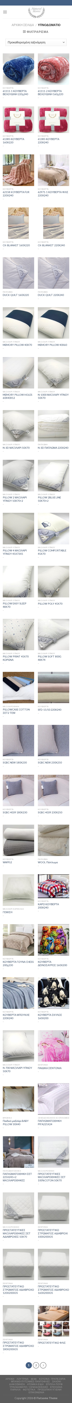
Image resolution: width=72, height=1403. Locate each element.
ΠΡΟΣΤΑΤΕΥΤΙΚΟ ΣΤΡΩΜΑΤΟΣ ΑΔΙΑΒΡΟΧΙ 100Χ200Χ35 (53, 1233)
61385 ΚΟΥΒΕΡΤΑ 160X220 (13, 141)
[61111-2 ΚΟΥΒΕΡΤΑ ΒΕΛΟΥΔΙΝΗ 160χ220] (53, 69)
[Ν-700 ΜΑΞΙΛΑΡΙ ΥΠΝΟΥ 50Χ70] (18, 1046)
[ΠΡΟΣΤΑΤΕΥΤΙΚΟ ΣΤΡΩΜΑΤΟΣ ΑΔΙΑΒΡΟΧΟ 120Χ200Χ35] (18, 1264)
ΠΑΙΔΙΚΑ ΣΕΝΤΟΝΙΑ (49, 1068)
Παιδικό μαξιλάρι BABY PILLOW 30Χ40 (16, 1122)
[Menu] (5, 11)
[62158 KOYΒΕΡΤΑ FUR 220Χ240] (18, 170)
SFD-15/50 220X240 (49, 709)
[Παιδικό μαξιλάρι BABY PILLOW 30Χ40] (18, 1099)
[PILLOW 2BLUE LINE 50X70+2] (53, 475)
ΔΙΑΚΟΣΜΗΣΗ (17, 1384)
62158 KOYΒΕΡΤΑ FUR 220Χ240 (16, 194)
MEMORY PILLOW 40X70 (17, 344)
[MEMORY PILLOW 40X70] (18, 323)
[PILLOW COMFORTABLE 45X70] (53, 528)
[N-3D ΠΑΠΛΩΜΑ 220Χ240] (53, 425)
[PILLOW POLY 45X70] (53, 581)
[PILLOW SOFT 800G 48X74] (53, 634)
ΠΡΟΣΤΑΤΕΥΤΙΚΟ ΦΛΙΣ (52, 1342)
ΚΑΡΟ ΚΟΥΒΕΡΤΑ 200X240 (48, 906)
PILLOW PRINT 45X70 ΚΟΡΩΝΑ (16, 658)
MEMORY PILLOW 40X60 (52, 344)
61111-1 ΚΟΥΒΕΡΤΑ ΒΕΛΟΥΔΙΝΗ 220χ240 (15, 93)
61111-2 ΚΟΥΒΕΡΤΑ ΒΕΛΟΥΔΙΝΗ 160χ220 (50, 93)
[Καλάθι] (66, 12)
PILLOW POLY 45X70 (50, 603)
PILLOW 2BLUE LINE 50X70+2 (49, 499)
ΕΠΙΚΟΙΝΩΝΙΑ (36, 1392)
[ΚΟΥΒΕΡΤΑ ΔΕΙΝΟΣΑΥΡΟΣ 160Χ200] (53, 940)
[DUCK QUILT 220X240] (53, 273)
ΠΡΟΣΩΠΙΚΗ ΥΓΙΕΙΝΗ (50, 1389)
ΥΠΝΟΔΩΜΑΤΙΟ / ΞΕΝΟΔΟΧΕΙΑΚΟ (29, 1387)
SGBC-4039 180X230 (15, 812)
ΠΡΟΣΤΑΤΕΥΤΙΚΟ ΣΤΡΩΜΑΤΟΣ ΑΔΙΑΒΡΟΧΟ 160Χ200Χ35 (53, 1289)
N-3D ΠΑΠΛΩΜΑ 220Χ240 (53, 447)
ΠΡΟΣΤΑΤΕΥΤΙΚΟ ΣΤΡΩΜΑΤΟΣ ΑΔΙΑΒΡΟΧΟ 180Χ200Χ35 (18, 1346)
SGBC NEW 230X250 (50, 762)
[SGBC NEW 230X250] (53, 740)
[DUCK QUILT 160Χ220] (18, 273)
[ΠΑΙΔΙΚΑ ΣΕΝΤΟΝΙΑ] (53, 1046)
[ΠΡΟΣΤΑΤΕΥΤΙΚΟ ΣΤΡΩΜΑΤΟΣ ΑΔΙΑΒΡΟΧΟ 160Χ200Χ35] (53, 1264)
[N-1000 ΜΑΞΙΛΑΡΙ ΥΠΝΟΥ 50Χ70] (53, 372)
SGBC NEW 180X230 (15, 762)
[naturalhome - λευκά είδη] (36, 12)
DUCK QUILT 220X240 (51, 295)
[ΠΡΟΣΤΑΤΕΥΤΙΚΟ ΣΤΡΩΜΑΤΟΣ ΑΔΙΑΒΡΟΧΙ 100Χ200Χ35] (53, 1208)
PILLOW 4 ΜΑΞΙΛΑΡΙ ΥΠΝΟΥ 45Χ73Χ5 (15, 552)
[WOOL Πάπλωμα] (53, 840)
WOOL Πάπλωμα (48, 862)
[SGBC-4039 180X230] (18, 790)
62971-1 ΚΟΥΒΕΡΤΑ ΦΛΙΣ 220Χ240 (53, 194)
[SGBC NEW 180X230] (18, 740)
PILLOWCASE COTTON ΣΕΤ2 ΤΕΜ (16, 711)
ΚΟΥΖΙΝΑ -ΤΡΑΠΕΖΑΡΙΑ (52, 1379)
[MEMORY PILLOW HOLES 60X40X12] (18, 372)
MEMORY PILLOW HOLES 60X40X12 (17, 396)
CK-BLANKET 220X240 (51, 245)
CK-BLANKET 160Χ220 (16, 245)
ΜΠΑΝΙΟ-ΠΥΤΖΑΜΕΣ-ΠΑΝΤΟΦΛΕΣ (30, 1381)
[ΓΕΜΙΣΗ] (18, 890)
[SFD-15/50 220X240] (53, 687)
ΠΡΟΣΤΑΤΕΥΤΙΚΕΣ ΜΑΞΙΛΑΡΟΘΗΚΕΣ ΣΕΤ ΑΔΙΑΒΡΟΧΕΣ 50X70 (16, 1233)
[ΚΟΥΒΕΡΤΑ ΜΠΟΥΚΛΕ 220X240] (18, 993)
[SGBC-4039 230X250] (53, 790)
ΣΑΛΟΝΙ (56, 1381)
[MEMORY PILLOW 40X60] (53, 323)
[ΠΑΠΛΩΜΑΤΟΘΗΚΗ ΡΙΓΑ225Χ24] (53, 1099)
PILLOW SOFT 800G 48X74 (49, 658)
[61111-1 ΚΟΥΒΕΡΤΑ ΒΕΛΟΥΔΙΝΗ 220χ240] (18, 69)
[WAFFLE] (18, 840)
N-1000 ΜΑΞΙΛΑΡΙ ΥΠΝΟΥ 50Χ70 (53, 396)
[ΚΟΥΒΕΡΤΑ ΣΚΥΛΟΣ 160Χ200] (53, 993)
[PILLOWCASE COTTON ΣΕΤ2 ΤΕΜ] (18, 687)
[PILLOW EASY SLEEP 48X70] (18, 581)
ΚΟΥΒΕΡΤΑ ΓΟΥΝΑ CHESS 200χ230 (18, 963)
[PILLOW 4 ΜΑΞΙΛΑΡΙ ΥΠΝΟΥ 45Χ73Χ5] (18, 528)
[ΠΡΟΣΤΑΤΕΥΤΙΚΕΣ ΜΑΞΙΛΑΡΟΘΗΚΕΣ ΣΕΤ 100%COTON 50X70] (53, 1152)
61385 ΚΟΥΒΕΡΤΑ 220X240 (48, 141)
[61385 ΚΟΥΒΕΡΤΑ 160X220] (18, 119)
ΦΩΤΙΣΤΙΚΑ (29, 1389)
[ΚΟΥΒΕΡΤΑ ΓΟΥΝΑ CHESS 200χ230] (18, 940)
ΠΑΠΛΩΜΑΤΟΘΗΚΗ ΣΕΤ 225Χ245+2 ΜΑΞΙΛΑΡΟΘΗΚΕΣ (17, 1177)
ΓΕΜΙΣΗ (7, 912)
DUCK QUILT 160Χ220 (16, 295)
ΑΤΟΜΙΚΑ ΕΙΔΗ (35, 1384)
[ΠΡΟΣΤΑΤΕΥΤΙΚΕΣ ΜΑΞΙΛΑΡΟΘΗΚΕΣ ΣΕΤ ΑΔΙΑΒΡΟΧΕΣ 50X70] (18, 1208)
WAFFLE (7, 862)
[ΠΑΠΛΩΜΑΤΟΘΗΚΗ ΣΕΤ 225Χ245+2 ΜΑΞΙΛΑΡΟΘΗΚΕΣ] (18, 1152)
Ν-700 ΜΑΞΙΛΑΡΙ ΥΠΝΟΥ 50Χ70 (17, 1069)
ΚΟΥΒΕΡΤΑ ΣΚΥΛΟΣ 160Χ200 (50, 1016)
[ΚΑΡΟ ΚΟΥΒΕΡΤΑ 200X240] (53, 886)
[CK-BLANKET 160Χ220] (18, 223)
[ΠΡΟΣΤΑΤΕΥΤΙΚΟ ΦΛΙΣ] (53, 1320)
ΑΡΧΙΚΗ (10, 1379)
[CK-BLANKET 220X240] (53, 223)
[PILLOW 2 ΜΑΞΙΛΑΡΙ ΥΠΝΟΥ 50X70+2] (18, 475)
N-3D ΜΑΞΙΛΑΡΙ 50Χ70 (16, 447)
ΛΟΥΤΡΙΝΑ (23, 1379)
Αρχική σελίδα (23, 25)
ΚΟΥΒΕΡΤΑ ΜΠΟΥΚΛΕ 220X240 (16, 1016)
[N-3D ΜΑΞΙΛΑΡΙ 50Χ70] (18, 425)
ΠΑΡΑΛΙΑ (15, 1389)
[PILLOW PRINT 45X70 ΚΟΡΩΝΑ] (18, 634)
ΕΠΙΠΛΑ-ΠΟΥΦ (54, 1384)
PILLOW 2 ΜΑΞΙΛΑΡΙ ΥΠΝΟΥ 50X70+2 (15, 499)
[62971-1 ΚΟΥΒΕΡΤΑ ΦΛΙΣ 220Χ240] (53, 170)
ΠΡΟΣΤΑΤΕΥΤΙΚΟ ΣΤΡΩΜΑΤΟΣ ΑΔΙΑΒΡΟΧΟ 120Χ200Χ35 (18, 1289)
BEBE (34, 1379)
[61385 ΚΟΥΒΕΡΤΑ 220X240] (53, 119)
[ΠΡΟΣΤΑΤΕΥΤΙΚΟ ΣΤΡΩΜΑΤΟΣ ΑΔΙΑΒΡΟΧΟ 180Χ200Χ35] (18, 1320)
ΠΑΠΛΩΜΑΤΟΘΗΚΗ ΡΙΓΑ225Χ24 (49, 1122)
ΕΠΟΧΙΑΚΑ (56, 1387)
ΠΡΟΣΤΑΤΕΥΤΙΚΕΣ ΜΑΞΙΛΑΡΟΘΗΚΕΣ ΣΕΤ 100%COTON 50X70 (52, 1177)
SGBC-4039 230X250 (50, 812)
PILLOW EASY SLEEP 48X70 (14, 605)
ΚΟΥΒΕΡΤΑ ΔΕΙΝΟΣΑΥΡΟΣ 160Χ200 (52, 963)
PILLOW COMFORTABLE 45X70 (52, 552)
